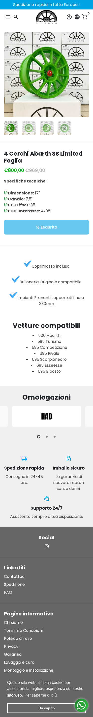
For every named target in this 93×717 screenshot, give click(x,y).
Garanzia (13, 654)
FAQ (8, 592)
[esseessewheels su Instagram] (47, 546)
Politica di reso (18, 638)
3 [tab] (55, 437)
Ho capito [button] (46, 708)
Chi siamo (13, 622)
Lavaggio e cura (19, 662)
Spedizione (14, 584)
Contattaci (14, 576)
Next (84, 74)
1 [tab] (39, 437)
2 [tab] (47, 437)
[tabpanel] (46, 416)
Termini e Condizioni (23, 630)
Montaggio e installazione (28, 670)
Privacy (11, 646)
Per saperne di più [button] (41, 695)
